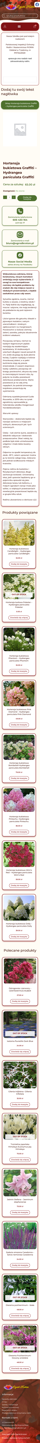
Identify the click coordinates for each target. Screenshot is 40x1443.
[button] (19, 26)
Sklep (7, 103)
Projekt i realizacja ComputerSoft (16, 1438)
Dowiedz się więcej (19, 617)
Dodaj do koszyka (27, 198)
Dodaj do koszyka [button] (19, 564)
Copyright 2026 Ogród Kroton (14, 1434)
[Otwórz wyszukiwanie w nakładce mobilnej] (20, 16)
